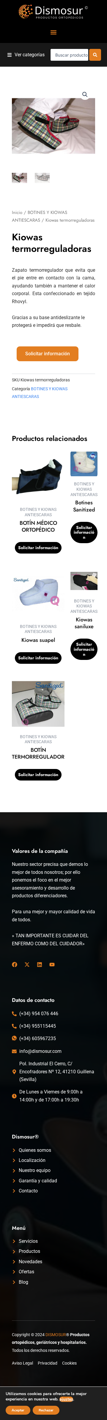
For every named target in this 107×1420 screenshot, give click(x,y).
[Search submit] (95, 55)
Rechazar (46, 1410)
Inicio (17, 212)
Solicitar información (47, 353)
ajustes (66, 1399)
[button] (54, 32)
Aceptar (18, 1410)
